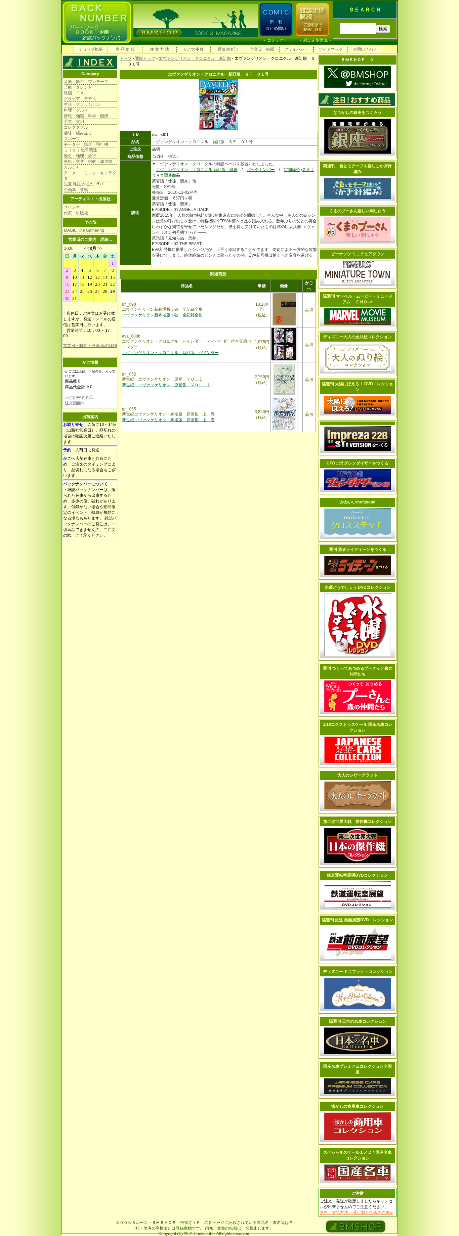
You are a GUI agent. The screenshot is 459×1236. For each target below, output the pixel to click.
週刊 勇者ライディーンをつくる (357, 549)
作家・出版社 (76, 213)
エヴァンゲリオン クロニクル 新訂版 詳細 (197, 169)
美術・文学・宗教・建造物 (88, 161)
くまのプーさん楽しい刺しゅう (357, 211)
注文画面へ (75, 403)
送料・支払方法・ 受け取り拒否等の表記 (356, 1212)
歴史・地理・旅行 (80, 155)
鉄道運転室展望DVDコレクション (357, 875)
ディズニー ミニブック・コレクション (357, 971)
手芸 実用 (74, 121)
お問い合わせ (365, 49)
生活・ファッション (82, 104)
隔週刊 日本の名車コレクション (357, 1021)
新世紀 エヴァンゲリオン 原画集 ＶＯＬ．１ (166, 385)
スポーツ (72, 138)
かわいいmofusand (357, 502)
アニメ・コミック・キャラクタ (90, 176)
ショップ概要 (91, 49)
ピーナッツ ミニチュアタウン (357, 254)
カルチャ (72, 167)
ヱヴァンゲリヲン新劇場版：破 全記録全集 (162, 315)
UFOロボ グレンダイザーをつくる (357, 463)
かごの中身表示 (79, 397)
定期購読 (292, 169)
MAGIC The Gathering (84, 230)
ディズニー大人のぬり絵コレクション (357, 337)
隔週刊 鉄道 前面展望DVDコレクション (357, 920)
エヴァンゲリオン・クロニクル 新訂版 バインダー (170, 352)
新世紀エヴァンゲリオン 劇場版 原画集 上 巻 (168, 419)
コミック (275, 40)
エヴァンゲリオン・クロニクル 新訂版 (195, 58)
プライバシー (296, 49)
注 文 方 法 (159, 49)
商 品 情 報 (125, 49)
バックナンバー (261, 169)
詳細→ (106, 239)
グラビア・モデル (80, 98)
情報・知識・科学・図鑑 (86, 116)
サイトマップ (331, 49)
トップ (126, 58)
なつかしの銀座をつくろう (357, 112)
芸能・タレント (78, 87)
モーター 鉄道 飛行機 (86, 144)
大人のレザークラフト (357, 775)
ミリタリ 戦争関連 (80, 150)
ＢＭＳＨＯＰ (164, 1222)
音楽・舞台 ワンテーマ (86, 81)
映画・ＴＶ (74, 93)
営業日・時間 (262, 49)
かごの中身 (193, 49)
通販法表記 (228, 49)
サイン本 (72, 207)
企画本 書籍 (76, 189)
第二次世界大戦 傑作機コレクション (357, 821)
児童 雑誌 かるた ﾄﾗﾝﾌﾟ (84, 184)
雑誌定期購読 (315, 40)
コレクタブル (76, 127)
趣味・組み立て (78, 133)
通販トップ (145, 58)
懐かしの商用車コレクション (357, 1106)
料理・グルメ (76, 110)
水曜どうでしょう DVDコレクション (358, 587)
